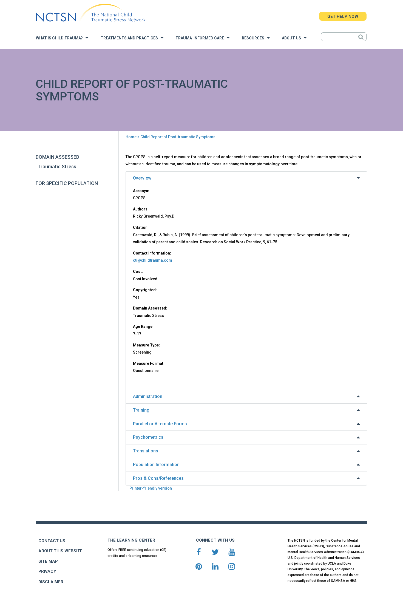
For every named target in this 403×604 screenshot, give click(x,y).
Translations (145, 450)
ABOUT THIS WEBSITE (60, 550)
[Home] (91, 13)
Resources (254, 38)
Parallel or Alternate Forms (160, 423)
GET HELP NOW (342, 16)
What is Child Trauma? (60, 38)
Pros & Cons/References (158, 478)
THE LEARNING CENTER (131, 540)
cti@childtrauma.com (152, 260)
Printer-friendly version (150, 488)
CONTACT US (51, 540)
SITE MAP (48, 561)
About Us (292, 38)
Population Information (156, 464)
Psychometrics (148, 437)
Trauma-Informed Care (200, 38)
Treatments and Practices (130, 38)
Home (131, 137)
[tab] (246, 178)
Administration (147, 396)
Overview (142, 178)
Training (141, 410)
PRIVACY (47, 571)
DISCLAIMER (50, 581)
